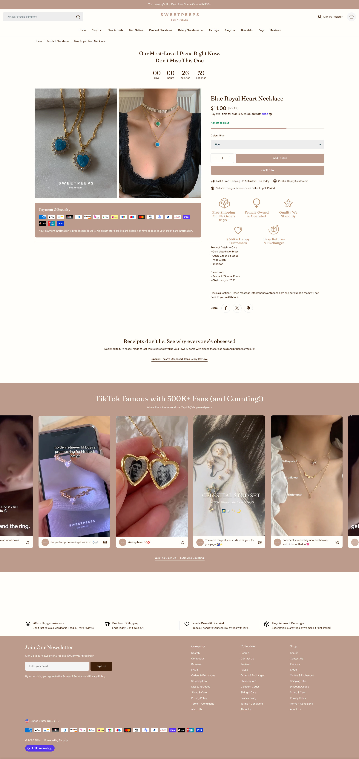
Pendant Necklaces (58, 41)
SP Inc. (39, 740)
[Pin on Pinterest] (248, 308)
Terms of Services (73, 676)
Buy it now (267, 169)
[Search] (78, 17)
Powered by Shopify (56, 740)
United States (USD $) (43, 721)
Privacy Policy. (97, 676)
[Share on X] (237, 308)
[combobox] (43, 16)
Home (38, 41)
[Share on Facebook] (225, 308)
